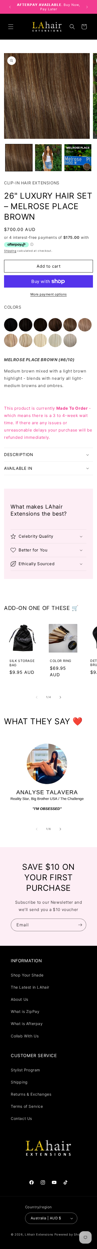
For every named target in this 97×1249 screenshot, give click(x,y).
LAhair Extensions (39, 1234)
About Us (19, 999)
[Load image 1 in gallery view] (18, 157)
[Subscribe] (80, 925)
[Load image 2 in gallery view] (48, 157)
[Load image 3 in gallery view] (77, 157)
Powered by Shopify (70, 1234)
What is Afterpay (27, 1023)
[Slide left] (37, 697)
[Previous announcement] (10, 7)
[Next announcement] (87, 7)
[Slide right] (60, 697)
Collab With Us (25, 1036)
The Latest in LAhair (30, 987)
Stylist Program (25, 1070)
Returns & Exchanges (31, 1094)
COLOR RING (60, 661)
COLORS (13, 307)
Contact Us (21, 1118)
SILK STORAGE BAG (21, 663)
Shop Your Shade (27, 975)
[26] (11, 330)
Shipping (10, 250)
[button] (11, 27)
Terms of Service (27, 1106)
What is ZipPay (25, 1011)
